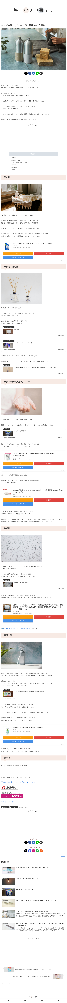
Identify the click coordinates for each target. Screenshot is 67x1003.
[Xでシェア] (26, 73)
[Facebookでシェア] (29, 73)
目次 (31, 154)
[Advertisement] (33, 137)
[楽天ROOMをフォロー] (33, 850)
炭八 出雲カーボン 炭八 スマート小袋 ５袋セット (17, 628)
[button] (41, 73)
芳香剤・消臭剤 (16, 160)
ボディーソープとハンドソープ (20, 162)
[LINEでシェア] (37, 73)
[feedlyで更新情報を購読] (37, 850)
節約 (27, 807)
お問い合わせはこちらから (9, 801)
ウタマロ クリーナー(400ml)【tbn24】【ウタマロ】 (28, 727)
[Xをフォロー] (25, 850)
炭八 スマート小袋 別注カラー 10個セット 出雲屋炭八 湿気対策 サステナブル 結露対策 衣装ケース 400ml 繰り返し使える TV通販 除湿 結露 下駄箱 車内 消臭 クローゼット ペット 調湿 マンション (38, 607)
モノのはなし (15, 807)
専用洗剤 (14, 167)
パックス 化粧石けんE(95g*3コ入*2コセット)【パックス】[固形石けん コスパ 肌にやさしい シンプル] (38, 491)
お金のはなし (6, 807)
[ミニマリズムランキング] (9, 787)
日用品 (21, 807)
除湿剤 (14, 164)
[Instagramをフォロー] (29, 850)
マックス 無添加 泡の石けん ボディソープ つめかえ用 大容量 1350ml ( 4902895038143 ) (33, 454)
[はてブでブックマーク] (33, 73)
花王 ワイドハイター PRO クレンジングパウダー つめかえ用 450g (32, 243)
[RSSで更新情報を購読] (41, 850)
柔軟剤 (14, 157)
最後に (14, 169)
